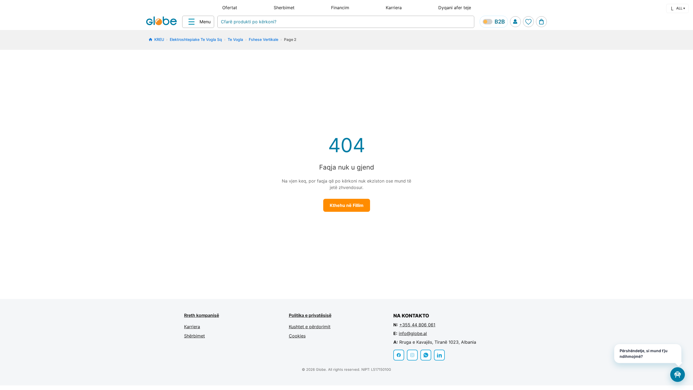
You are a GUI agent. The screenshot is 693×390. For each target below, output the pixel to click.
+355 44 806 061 (417, 324)
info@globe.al (413, 333)
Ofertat (229, 7)
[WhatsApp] (425, 355)
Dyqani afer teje (454, 7)
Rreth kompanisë (201, 315)
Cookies (297, 336)
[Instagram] (412, 355)
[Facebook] (398, 355)
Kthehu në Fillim (347, 205)
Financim (340, 7)
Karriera (394, 7)
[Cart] (541, 21)
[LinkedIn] (439, 355)
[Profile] (515, 21)
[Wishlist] (528, 21)
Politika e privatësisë (310, 315)
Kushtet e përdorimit (310, 326)
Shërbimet (194, 336)
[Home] (162, 21)
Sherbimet (284, 7)
